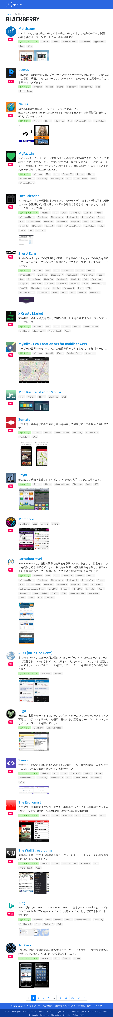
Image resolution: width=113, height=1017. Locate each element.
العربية (7, 1011)
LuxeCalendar (28, 195)
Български (16, 1011)
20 (66, 997)
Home (8, 14)
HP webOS (36, 225)
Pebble (100, 217)
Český (26, 1011)
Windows (38, 86)
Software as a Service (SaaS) (32, 588)
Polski (105, 1011)
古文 (82, 1015)
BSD (60, 225)
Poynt (22, 474)
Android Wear (87, 217)
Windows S (62, 221)
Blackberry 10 (86, 86)
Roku (80, 288)
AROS (22, 230)
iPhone (55, 41)
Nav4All (24, 104)
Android (44, 41)
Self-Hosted (97, 221)
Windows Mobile (83, 121)
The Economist (29, 802)
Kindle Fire (48, 221)
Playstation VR (98, 283)
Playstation (35, 288)
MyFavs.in (26, 153)
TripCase (24, 945)
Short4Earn (27, 253)
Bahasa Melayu (94, 1011)
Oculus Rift (36, 283)
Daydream (94, 292)
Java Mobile (99, 121)
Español (50, 1011)
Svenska (66, 1015)
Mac (48, 174)
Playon (23, 70)
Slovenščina (56, 1015)
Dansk (33, 1011)
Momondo (26, 519)
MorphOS (24, 225)
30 (72, 997)
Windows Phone (69, 41)
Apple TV (40, 230)
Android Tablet (26, 91)
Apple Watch (99, 41)
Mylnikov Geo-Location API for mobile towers (52, 343)
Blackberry (85, 41)
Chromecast (69, 288)
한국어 (83, 1011)
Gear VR (23, 288)
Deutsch (41, 1011)
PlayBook (75, 221)
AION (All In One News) (35, 652)
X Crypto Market (30, 313)
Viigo (22, 710)
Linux (56, 174)
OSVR (85, 283)
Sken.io (23, 760)
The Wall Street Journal (35, 850)
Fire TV (56, 288)
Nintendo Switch (40, 593)
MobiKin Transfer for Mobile (39, 392)
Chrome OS (67, 174)
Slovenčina (44, 1015)
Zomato (24, 419)
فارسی (58, 1011)
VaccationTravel (30, 558)
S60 (70, 121)
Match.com (26, 28)
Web (30, 46)
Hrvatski (75, 1011)
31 (79, 997)
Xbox (47, 288)
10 (59, 997)
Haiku (101, 225)
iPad (21, 46)
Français (66, 1011)
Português (33, 1015)
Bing (21, 902)
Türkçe (75, 1015)
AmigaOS (49, 225)
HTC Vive (49, 283)
